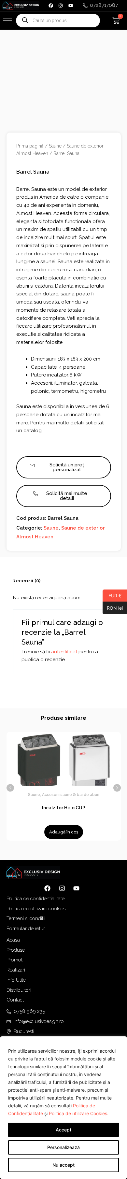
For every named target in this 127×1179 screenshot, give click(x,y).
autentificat (64, 652)
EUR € (112, 595)
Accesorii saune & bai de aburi (70, 794)
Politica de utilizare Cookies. (78, 1113)
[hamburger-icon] (7, 20)
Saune (55, 146)
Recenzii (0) (26, 581)
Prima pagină (30, 146)
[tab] (64, 581)
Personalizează (63, 1147)
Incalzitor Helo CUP (63, 807)
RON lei (113, 608)
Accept (63, 1129)
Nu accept (63, 1165)
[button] (10, 787)
